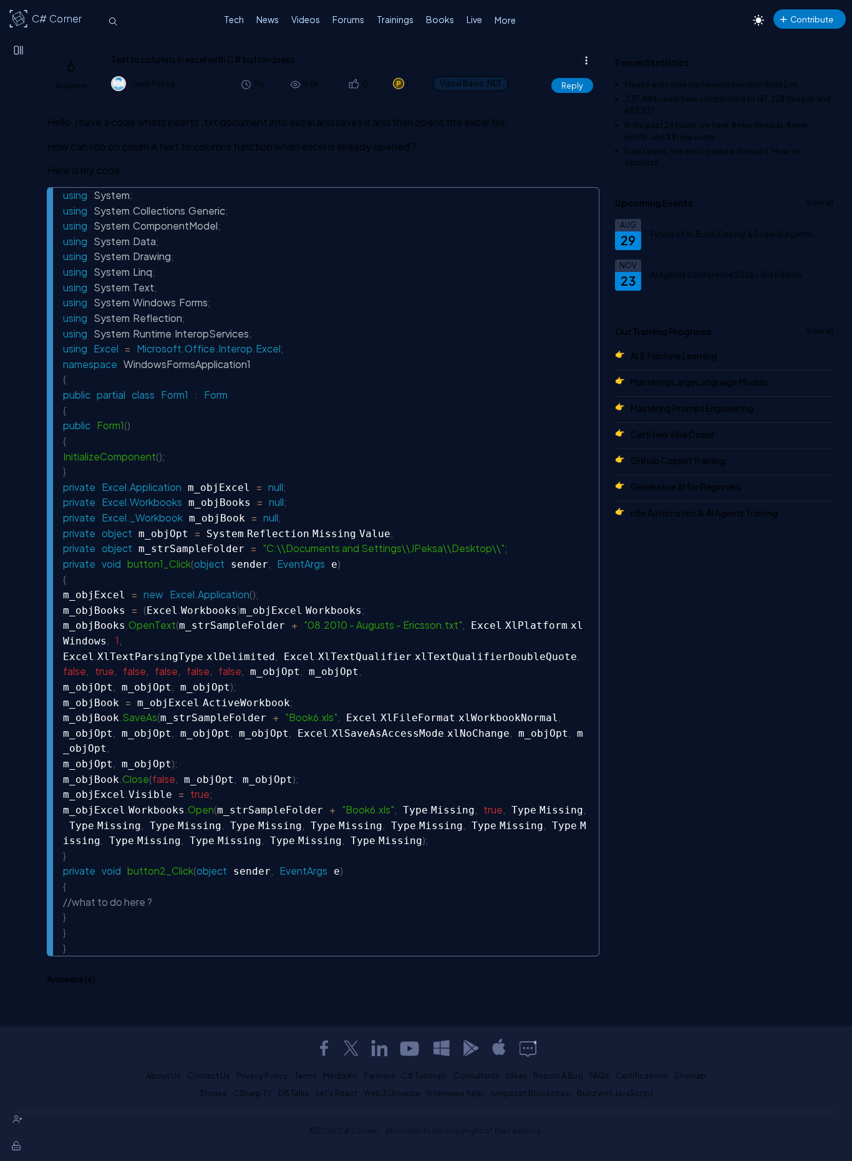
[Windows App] (441, 1048)
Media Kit (340, 1076)
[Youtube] (410, 1048)
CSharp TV (252, 1093)
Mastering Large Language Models (699, 381)
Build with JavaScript (615, 1093)
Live (474, 19)
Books (440, 19)
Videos (305, 19)
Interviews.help (455, 1093)
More (505, 20)
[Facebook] (323, 1048)
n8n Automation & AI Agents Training (704, 512)
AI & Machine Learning (674, 355)
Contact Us (208, 1076)
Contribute (811, 19)
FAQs (599, 1076)
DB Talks (293, 1093)
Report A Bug (558, 1076)
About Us (163, 1076)
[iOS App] (499, 1048)
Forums (348, 19)
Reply (572, 85)
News (267, 19)
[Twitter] (351, 1048)
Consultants (476, 1076)
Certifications (642, 1076)
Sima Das (781, 84)
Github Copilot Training (678, 460)
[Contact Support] (528, 1048)
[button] (353, 83)
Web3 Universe (392, 1093)
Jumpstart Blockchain (530, 1093)
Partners (379, 1076)
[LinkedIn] (379, 1048)
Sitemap (690, 1076)
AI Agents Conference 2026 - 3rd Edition (726, 274)
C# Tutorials (424, 1076)
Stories (213, 1093)
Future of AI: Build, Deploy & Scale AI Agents (731, 234)
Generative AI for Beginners (686, 486)
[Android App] (470, 1048)
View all (819, 202)
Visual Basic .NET (470, 83)
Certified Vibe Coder (673, 434)
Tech (234, 19)
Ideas (516, 1076)
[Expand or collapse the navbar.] (19, 51)
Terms (305, 1076)
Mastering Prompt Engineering (692, 408)
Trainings (395, 19)
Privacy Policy (262, 1076)
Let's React (336, 1093)
